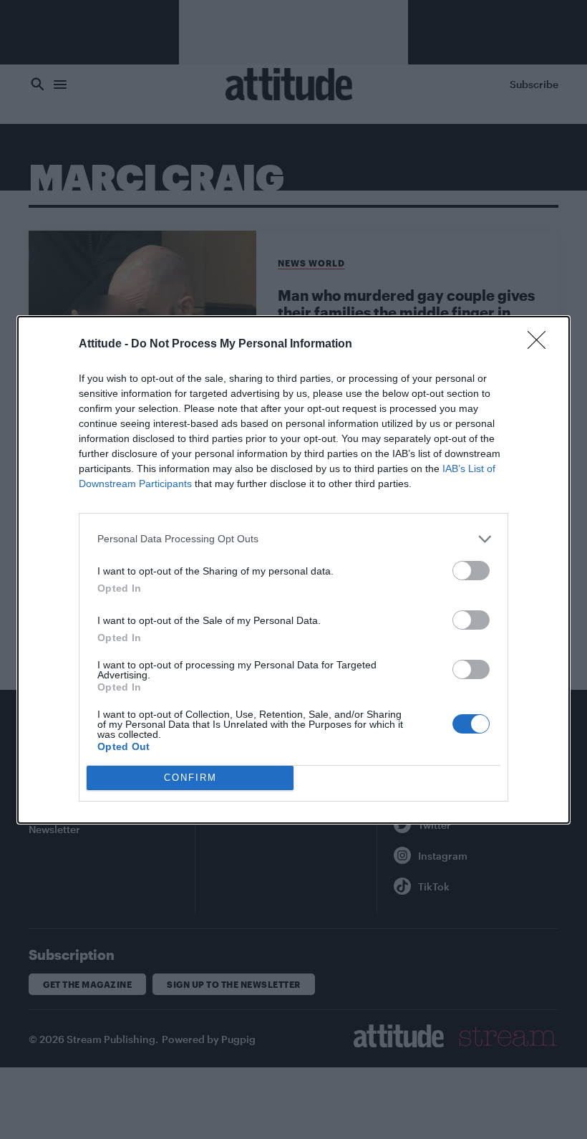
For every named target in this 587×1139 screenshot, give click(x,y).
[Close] (541, 344)
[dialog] (293, 570)
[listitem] (293, 539)
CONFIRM (190, 777)
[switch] (471, 570)
